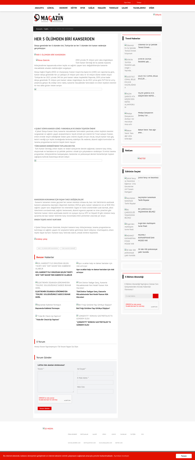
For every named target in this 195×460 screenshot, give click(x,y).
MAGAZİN (102, 8)
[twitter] (150, 2)
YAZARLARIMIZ (139, 8)
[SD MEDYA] (48, 428)
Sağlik (46, 29)
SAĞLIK (91, 8)
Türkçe (138, 2)
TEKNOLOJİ (113, 8)
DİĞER (151, 8)
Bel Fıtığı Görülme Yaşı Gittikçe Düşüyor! (93, 308)
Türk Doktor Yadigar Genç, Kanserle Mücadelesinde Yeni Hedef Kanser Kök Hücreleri (92, 294)
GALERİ (125, 8)
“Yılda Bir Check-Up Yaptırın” (47, 319)
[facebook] (147, 2)
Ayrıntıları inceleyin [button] (121, 456)
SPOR (82, 8)
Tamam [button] (184, 456)
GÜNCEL (50, 8)
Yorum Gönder (44, 408)
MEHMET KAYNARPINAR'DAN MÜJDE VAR (146, 238)
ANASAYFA (39, 8)
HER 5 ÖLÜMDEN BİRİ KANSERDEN (48, 248)
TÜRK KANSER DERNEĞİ (68, 248)
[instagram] (154, 2)
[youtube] (161, 2)
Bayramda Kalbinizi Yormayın (47, 308)
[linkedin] (157, 2)
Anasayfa (39, 29)
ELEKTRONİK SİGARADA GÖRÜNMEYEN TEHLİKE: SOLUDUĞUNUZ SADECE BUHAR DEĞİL (52, 294)
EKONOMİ (63, 8)
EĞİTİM (74, 8)
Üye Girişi (127, 2)
